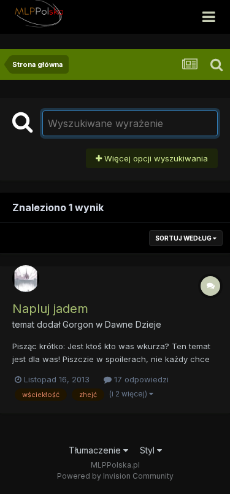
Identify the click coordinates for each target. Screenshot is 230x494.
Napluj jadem (50, 308)
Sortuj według (184, 238)
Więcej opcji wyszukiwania (155, 158)
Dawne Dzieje (133, 324)
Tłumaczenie (96, 450)
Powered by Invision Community (115, 475)
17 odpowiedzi (140, 379)
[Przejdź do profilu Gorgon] (25, 278)
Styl (148, 450)
